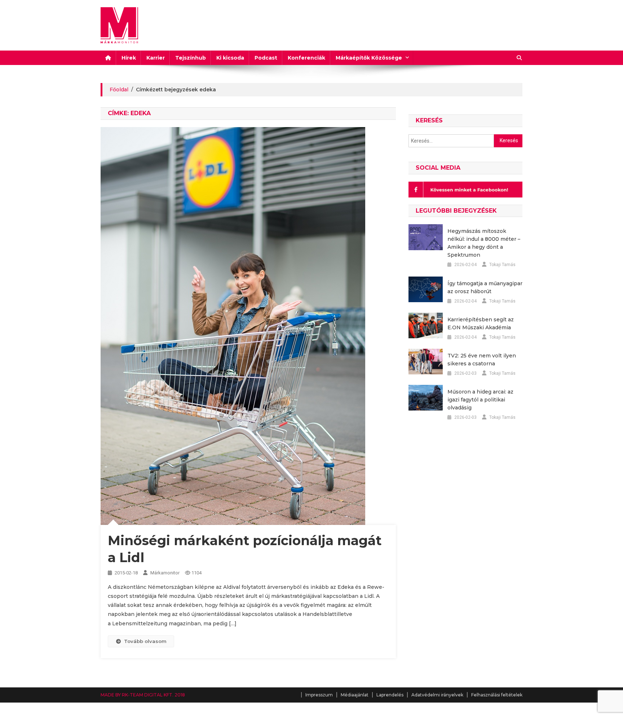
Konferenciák (306, 58)
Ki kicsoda (230, 58)
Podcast (266, 58)
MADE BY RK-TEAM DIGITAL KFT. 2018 (143, 695)
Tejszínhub (190, 58)
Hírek (128, 58)
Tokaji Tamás (502, 264)
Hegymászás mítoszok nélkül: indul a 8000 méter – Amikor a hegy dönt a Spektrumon (483, 243)
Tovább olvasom (145, 641)
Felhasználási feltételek (496, 695)
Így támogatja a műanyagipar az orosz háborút (484, 287)
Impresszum (319, 695)
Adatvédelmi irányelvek (437, 695)
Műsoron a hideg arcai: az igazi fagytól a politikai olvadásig (480, 399)
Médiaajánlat (354, 695)
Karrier (155, 58)
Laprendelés (389, 695)
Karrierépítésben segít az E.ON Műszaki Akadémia (480, 323)
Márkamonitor (165, 572)
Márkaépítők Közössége (369, 58)
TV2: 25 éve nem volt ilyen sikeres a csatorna (481, 359)
